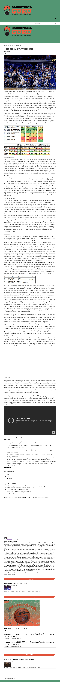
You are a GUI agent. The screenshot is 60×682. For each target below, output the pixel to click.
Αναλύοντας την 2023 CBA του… (17, 628)
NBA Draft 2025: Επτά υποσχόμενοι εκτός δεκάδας (19, 491)
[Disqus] (30, 516)
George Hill (41, 246)
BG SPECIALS (30, 579)
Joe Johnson (49, 262)
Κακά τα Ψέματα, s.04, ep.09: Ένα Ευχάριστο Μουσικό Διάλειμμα (19, 659)
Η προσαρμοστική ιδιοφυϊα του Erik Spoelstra (17, 489)
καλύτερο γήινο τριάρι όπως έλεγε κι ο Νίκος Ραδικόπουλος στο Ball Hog (31, 292)
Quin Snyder (9, 478)
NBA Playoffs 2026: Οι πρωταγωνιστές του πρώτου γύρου (20, 487)
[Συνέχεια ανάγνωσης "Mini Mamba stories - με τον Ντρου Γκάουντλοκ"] (30, 588)
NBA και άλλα (12, 471)
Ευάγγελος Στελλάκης (11, 585)
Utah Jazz (9, 476)
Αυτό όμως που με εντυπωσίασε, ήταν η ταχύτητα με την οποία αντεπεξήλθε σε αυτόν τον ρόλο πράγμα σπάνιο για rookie (30, 190)
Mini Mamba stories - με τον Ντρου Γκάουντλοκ (15, 583)
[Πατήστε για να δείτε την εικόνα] (30, 72)
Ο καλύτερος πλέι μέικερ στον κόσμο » (40, 497)
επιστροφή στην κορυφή (10, 574)
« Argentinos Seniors (26, 497)
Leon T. (8, 51)
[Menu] (55, 18)
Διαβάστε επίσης (29, 597)
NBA (8, 474)
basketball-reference (22, 443)
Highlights (7, 638)
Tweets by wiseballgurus (9, 678)
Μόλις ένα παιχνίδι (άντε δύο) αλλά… (16, 493)
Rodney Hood (18, 314)
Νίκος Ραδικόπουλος (16, 638)
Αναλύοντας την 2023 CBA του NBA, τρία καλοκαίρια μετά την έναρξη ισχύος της (26, 486)
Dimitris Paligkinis (10, 661)
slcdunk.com (13, 443)
